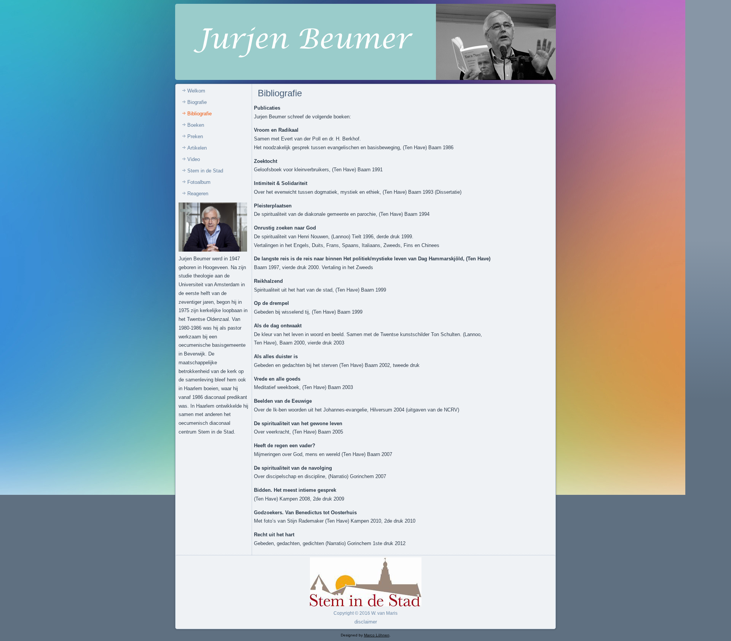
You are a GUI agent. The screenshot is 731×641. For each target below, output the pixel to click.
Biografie (197, 102)
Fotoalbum (199, 182)
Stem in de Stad (205, 171)
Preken (195, 136)
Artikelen (197, 148)
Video (193, 159)
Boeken (195, 125)
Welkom (196, 91)
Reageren (197, 193)
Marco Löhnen (376, 635)
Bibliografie (199, 113)
